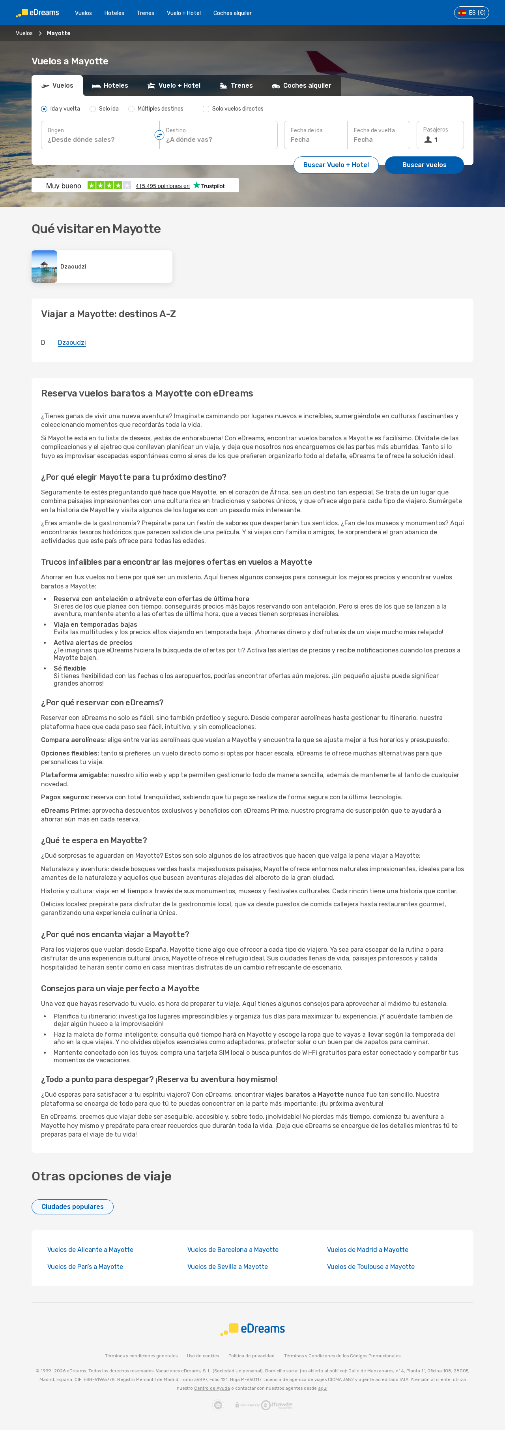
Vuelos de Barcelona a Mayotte (233, 1249)
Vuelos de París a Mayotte (85, 1266)
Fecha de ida (307, 130)
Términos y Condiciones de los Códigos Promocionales (342, 1356)
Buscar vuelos (424, 165)
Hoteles (114, 13)
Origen (56, 130)
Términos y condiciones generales (141, 1356)
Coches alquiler (232, 13)
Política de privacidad (251, 1356)
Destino (176, 130)
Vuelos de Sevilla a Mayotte (227, 1266)
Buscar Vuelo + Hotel (336, 165)
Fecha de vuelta (374, 130)
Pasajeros (435, 129)
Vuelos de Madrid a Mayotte (367, 1249)
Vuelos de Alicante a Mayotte (90, 1249)
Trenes (145, 13)
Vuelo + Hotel (184, 13)
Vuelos (83, 13)
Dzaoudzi (72, 342)
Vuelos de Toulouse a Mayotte (371, 1266)
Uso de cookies (203, 1356)
